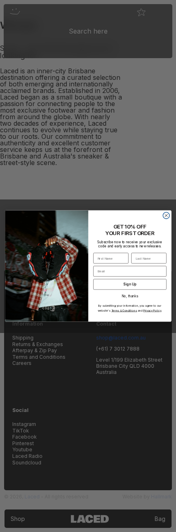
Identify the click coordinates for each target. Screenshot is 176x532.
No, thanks (129, 296)
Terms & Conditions (124, 310)
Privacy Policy (152, 310)
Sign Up (129, 284)
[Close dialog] (166, 215)
